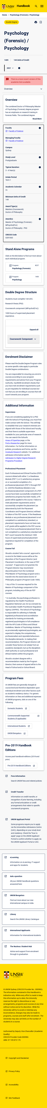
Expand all (34, 330)
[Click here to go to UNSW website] (8, 7)
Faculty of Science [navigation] (16, 131)
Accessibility (14, 1085)
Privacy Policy (14, 1071)
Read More (37, 119)
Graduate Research (13, 452)
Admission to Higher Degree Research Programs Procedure (20, 459)
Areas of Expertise (12, 440)
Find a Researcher (12, 443)
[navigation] (17, 708)
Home (4, 15)
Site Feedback (14, 1098)
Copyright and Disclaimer (19, 1058)
